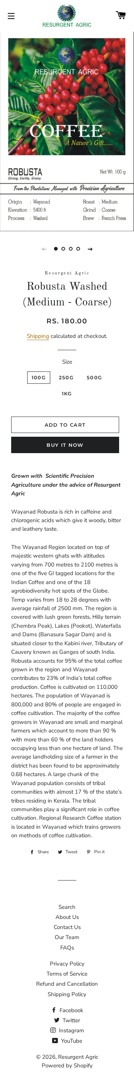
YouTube (71, 1041)
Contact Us (67, 927)
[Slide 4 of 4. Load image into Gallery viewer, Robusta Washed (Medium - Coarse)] (78, 248)
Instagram (70, 1030)
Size (67, 361)
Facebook (70, 1010)
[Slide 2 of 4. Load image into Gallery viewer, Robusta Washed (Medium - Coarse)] (63, 248)
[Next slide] (90, 249)
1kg (67, 393)
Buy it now (65, 445)
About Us (67, 917)
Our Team (67, 937)
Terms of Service (67, 973)
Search (67, 907)
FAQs (67, 947)
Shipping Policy (67, 994)
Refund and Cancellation (67, 984)
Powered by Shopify (67, 1065)
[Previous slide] (44, 249)
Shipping (38, 336)
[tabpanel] (67, 130)
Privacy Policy (67, 963)
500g (94, 377)
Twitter (70, 1020)
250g (66, 377)
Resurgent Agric (78, 1057)
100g (39, 377)
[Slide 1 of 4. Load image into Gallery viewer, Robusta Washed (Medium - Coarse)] (56, 248)
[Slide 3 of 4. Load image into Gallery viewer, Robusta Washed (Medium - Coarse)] (70, 248)
